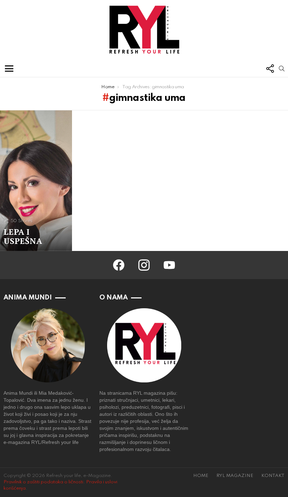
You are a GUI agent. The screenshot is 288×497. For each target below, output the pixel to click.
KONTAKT (272, 475)
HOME (200, 475)
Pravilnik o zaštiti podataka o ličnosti (43, 482)
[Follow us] (269, 68)
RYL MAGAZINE (234, 475)
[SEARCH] (281, 68)
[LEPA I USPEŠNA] (36, 180)
